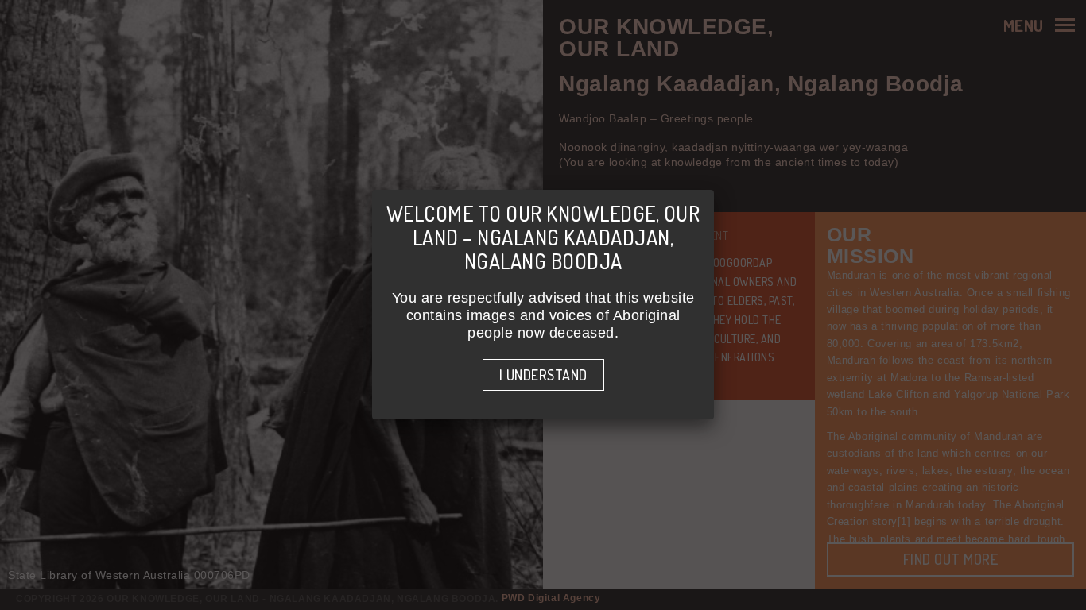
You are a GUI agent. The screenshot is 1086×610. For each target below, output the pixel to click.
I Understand (543, 375)
